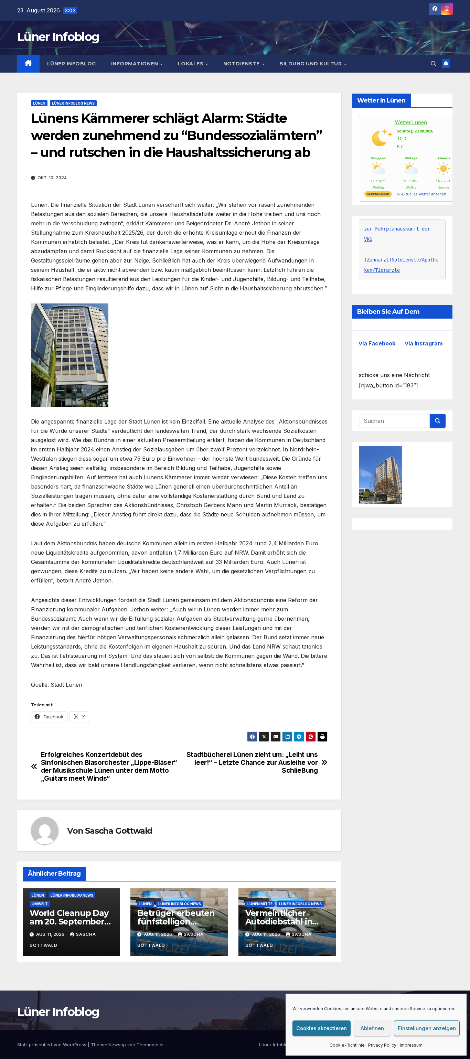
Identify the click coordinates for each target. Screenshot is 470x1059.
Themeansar (150, 1044)
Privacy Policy (382, 1045)
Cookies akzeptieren (321, 1028)
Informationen (135, 64)
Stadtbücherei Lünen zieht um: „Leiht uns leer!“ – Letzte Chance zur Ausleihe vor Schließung (252, 762)
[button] (433, 63)
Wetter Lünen (411, 122)
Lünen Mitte (260, 904)
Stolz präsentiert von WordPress (52, 1044)
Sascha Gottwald (118, 831)
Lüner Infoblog (58, 37)
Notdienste (242, 64)
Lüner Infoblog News (73, 103)
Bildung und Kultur (311, 64)
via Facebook (377, 343)
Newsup (117, 1044)
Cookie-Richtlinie (347, 1045)
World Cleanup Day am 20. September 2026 (69, 921)
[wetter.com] (378, 195)
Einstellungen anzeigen (427, 1028)
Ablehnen (372, 1028)
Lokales (191, 64)
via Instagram (423, 343)
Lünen (39, 103)
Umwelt (40, 904)
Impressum (411, 1045)
